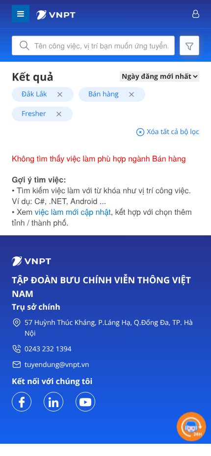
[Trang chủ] (56, 14)
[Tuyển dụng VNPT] (21, 401)
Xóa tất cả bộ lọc (172, 132)
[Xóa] (56, 94)
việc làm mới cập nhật (73, 211)
